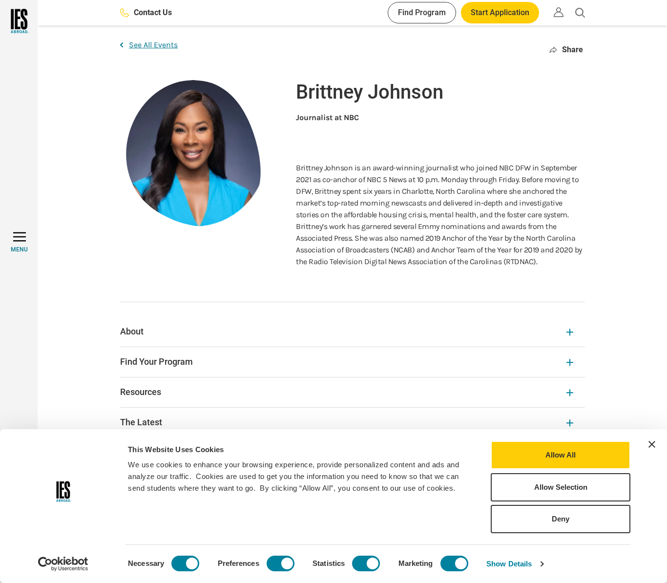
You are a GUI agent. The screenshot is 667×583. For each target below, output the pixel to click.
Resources (140, 392)
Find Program (422, 12)
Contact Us (153, 12)
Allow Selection (560, 487)
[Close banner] (651, 444)
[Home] (19, 21)
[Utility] (558, 12)
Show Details (509, 564)
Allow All (560, 455)
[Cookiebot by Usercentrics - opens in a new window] (63, 564)
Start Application (500, 12)
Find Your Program (156, 361)
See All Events (153, 44)
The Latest (141, 422)
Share (572, 49)
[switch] (280, 563)
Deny (560, 519)
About (132, 331)
